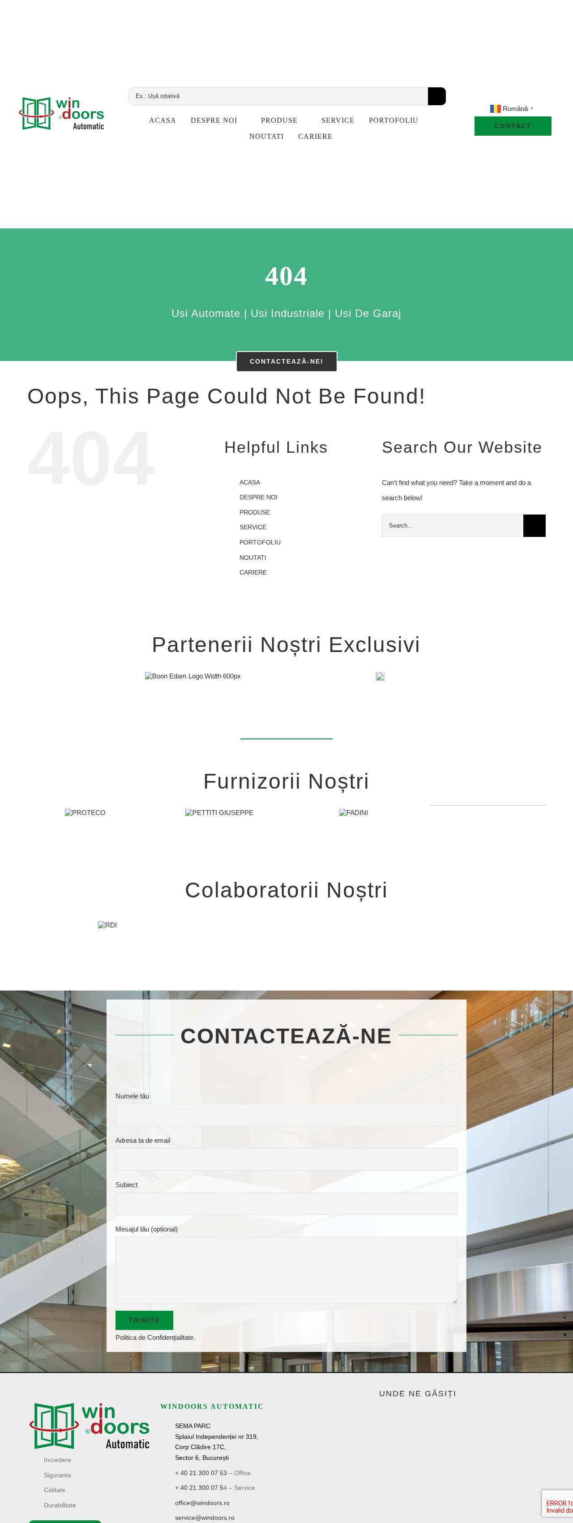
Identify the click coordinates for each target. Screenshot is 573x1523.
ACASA (249, 482)
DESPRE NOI (258, 497)
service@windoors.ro (205, 1517)
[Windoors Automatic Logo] (89, 1405)
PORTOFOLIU (260, 542)
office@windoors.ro (202, 1502)
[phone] (543, 97)
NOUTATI (252, 557)
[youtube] (498, 97)
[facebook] (482, 97)
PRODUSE (254, 512)
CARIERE (253, 572)
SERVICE (252, 527)
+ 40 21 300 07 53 (201, 1472)
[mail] (528, 97)
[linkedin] (513, 97)
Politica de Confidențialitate (154, 1337)
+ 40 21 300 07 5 (199, 1487)
